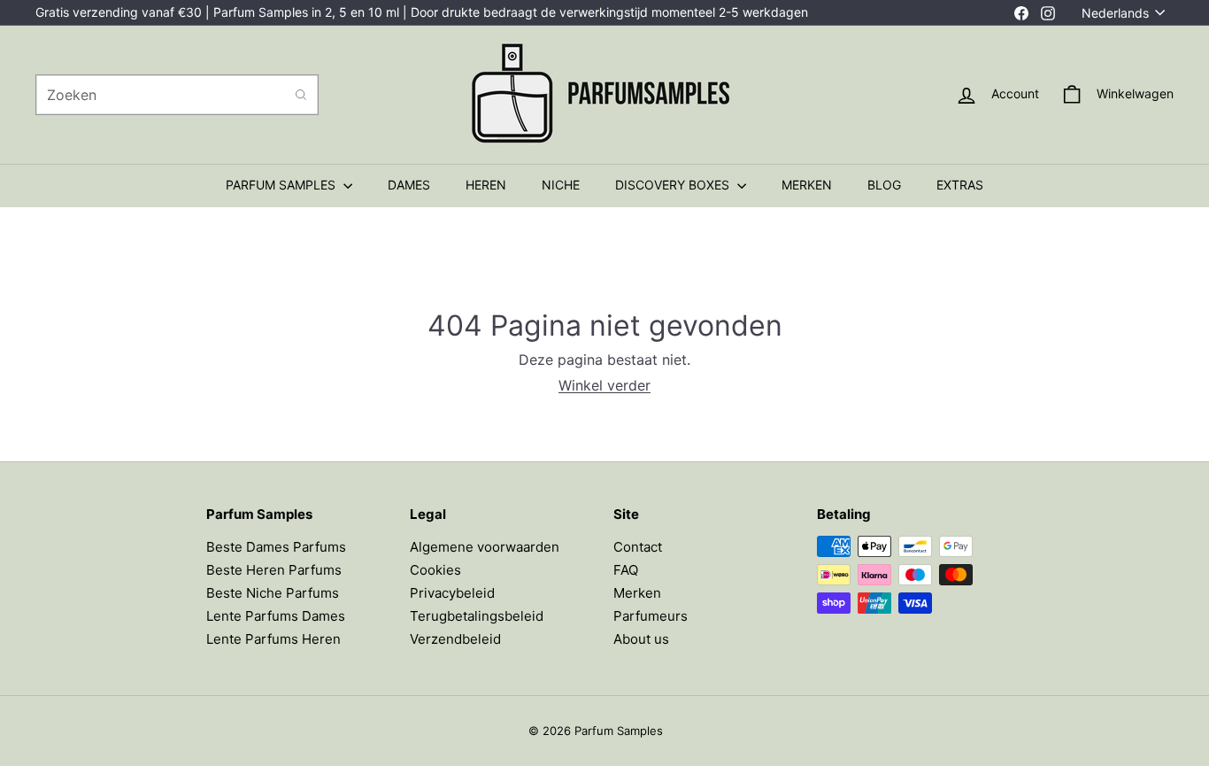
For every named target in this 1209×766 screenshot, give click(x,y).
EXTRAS (959, 184)
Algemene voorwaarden (484, 546)
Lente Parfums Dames (275, 615)
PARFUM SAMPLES (282, 184)
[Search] (301, 94)
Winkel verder (604, 385)
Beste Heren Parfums (274, 569)
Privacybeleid (452, 592)
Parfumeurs (650, 615)
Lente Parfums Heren (273, 639)
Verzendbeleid (455, 639)
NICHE (561, 184)
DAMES (409, 184)
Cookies (435, 569)
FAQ (625, 569)
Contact (637, 546)
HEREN (486, 184)
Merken (637, 592)
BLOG (884, 184)
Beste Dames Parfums (276, 546)
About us (641, 639)
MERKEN (807, 184)
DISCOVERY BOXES (674, 184)
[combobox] (177, 94)
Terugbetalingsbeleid (476, 615)
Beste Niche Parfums (272, 592)
